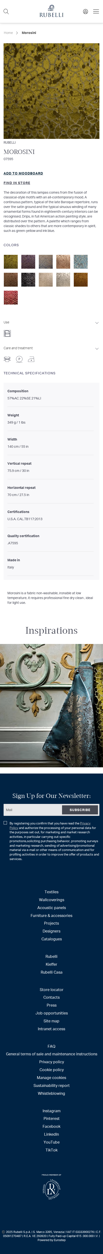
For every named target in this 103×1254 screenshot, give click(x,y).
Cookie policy (52, 1070)
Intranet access (51, 1029)
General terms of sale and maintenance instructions (51, 1054)
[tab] (51, 327)
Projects (51, 923)
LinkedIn (51, 1134)
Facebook (51, 1126)
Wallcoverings (51, 900)
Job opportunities (51, 1013)
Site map (51, 1021)
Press (52, 1005)
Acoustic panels (51, 908)
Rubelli (10, 142)
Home (8, 32)
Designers (51, 931)
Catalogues (51, 939)
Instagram (52, 1111)
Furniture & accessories (51, 915)
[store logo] (51, 15)
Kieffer (51, 964)
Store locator (51, 989)
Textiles (51, 892)
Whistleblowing (51, 1093)
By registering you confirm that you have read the (54, 841)
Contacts (51, 997)
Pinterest (52, 1118)
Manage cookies (51, 1077)
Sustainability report (52, 1085)
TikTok (51, 1150)
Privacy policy (51, 1062)
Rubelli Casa (52, 972)
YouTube (52, 1142)
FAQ (51, 1046)
